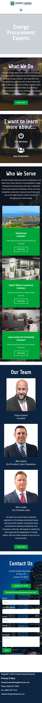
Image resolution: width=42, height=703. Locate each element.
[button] (21, 10)
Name (4, 598)
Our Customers (21, 156)
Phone (4, 626)
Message (5, 635)
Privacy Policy (8, 678)
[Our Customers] (21, 150)
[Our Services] (21, 136)
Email (4, 617)
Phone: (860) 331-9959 (10, 686)
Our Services (21, 141)
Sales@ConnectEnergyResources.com (15, 682)
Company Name (8, 607)
